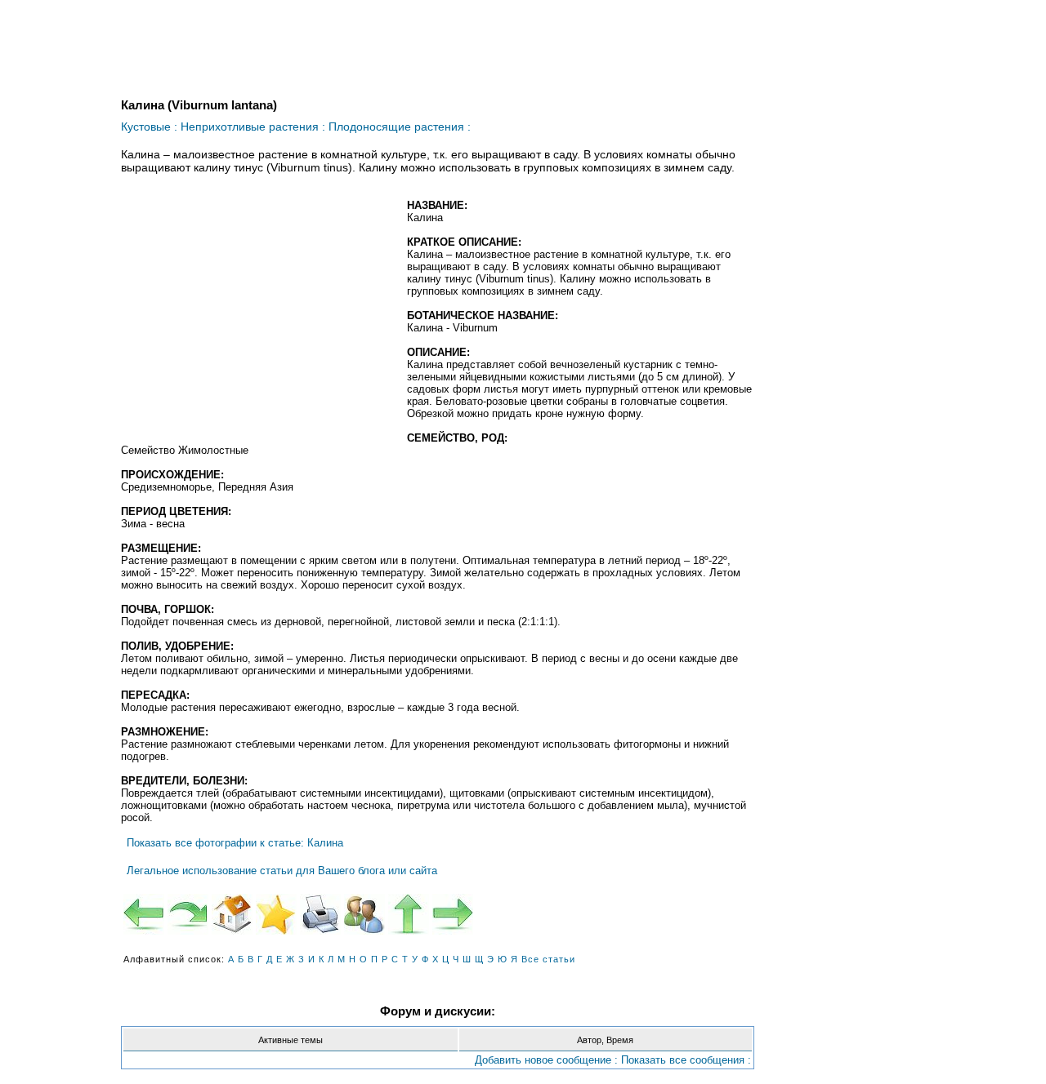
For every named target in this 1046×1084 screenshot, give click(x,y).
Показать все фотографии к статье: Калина (235, 843)
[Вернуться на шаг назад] (188, 914)
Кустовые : (149, 126)
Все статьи (548, 959)
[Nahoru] (408, 914)
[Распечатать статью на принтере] (320, 914)
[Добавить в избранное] (276, 914)
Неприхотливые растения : (253, 126)
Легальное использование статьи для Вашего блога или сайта (282, 870)
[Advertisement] (258, 317)
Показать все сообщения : (686, 1060)
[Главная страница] (232, 914)
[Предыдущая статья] (143, 914)
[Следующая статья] (452, 914)
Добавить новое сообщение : (546, 1060)
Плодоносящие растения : (400, 126)
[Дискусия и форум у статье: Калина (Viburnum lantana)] (364, 914)
